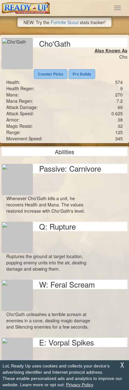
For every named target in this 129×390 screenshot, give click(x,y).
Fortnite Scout (65, 22)
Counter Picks (50, 74)
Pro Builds (82, 74)
